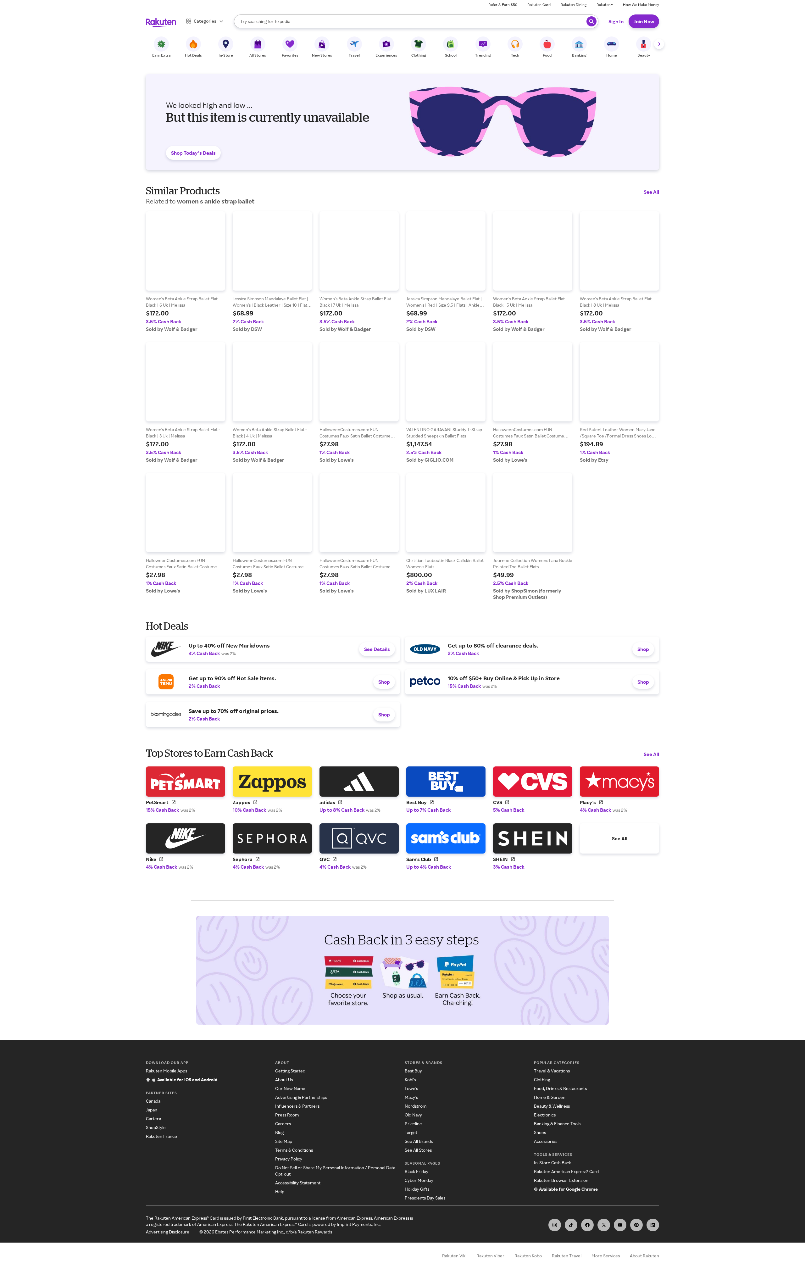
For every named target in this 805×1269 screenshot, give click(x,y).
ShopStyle (156, 1127)
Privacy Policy (288, 1158)
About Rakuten (644, 1255)
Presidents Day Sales (425, 1197)
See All (651, 192)
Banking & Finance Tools (557, 1123)
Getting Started (290, 1070)
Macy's (411, 1097)
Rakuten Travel (566, 1255)
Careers (283, 1123)
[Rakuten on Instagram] (554, 1225)
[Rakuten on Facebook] (587, 1225)
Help (279, 1191)
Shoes (540, 1132)
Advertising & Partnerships (301, 1097)
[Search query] (591, 21)
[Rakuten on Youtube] (620, 1225)
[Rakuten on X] (603, 1225)
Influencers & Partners (297, 1106)
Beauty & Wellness (552, 1106)
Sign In (616, 21)
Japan (151, 1109)
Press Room (287, 1114)
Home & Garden (549, 1097)
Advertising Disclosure (167, 1231)
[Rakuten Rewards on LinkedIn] (653, 1225)
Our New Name (290, 1088)
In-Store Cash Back (552, 1162)
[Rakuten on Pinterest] (636, 1225)
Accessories (545, 1141)
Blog (279, 1132)
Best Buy (413, 1070)
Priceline (413, 1123)
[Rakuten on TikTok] (571, 1225)
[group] (185, 271)
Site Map (283, 1141)
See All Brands (419, 1141)
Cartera (153, 1118)
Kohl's (410, 1079)
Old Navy (413, 1114)
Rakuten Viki (454, 1255)
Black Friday (416, 1171)
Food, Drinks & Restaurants (560, 1088)
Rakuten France (161, 1136)
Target (411, 1132)
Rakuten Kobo (528, 1255)
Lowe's (411, 1088)
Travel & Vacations (552, 1070)
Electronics (545, 1114)
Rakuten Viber (490, 1255)
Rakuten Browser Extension (561, 1180)
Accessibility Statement (297, 1182)
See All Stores (418, 1150)
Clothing (542, 1079)
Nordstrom (415, 1106)
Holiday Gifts (417, 1189)
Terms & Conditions (294, 1150)
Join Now (644, 21)
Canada (153, 1101)
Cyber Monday (419, 1180)
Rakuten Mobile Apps (166, 1070)
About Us (284, 1079)
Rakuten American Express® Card (566, 1171)
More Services (605, 1255)
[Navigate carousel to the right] (659, 44)
